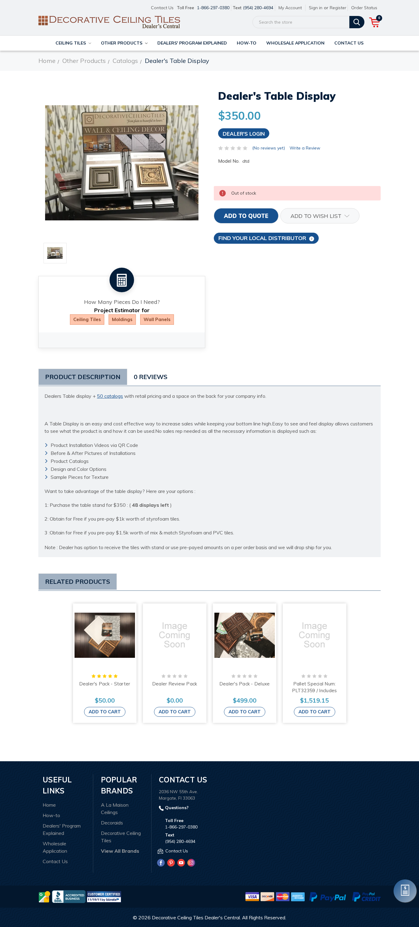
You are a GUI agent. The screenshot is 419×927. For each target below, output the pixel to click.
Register (338, 7)
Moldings (122, 319)
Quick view (104, 635)
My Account (290, 7)
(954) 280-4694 (258, 7)
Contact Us (162, 7)
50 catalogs (110, 396)
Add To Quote (246, 215)
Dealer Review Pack (174, 684)
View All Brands (120, 851)
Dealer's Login (244, 133)
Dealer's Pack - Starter (104, 684)
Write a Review (305, 148)
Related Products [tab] (77, 581)
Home (49, 805)
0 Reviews (150, 377)
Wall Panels (157, 319)
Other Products (122, 43)
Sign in (315, 7)
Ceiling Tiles (71, 43)
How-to (246, 43)
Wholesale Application (295, 43)
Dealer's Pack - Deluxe (244, 684)
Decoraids (112, 823)
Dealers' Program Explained (192, 43)
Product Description (83, 377)
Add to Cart (105, 712)
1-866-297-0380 (213, 7)
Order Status (364, 7)
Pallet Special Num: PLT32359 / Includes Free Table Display (314, 690)
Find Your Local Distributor (262, 238)
